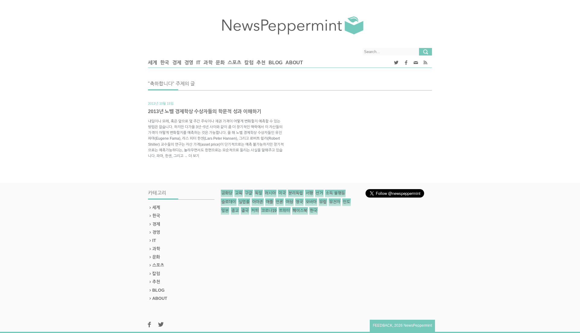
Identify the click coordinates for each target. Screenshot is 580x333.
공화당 (226, 193)
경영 (188, 62)
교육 (238, 193)
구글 (248, 193)
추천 (261, 62)
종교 (235, 210)
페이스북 (300, 210)
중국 (245, 210)
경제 (176, 62)
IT (198, 62)
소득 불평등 (335, 193)
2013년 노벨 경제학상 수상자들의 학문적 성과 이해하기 (204, 111)
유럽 (323, 202)
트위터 (284, 210)
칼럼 (248, 62)
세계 (152, 62)
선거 (319, 193)
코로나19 (268, 210)
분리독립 (295, 193)
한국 (164, 62)
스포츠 (234, 62)
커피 (255, 210)
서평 (309, 193)
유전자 (334, 202)
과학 (208, 62)
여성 (289, 202)
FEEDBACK (382, 325)
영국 (299, 202)
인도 (346, 202)
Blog (275, 62)
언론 (279, 202)
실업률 (244, 202)
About (294, 62)
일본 (225, 210)
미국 (282, 193)
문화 (220, 62)
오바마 (311, 202)
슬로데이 (228, 202)
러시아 (270, 193)
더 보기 (193, 156)
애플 (269, 202)
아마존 (257, 202)
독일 (258, 193)
